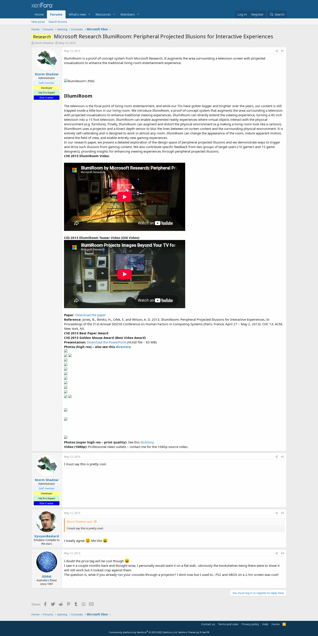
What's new (77, 14)
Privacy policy (250, 624)
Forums (56, 14)
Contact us (208, 624)
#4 (282, 553)
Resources (103, 14)
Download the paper (90, 315)
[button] (89, 14)
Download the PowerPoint (106, 342)
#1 (282, 51)
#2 (282, 457)
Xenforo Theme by (193, 632)
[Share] (276, 51)
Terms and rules (228, 624)
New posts (38, 22)
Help (265, 624)
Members (127, 14)
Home (39, 14)
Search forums (57, 22)
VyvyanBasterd (46, 536)
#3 (282, 513)
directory (123, 347)
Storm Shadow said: (79, 521)
